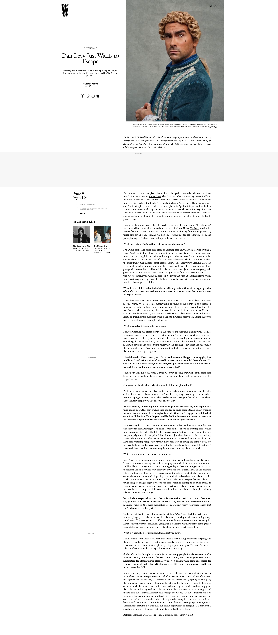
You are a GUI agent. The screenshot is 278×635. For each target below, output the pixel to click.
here (165, 147)
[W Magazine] (65, 10)
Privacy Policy (89, 209)
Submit (83, 214)
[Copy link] (93, 96)
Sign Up (80, 195)
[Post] (87, 96)
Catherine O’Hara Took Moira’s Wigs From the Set (162, 615)
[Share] (82, 96)
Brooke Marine (91, 83)
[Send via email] (98, 96)
